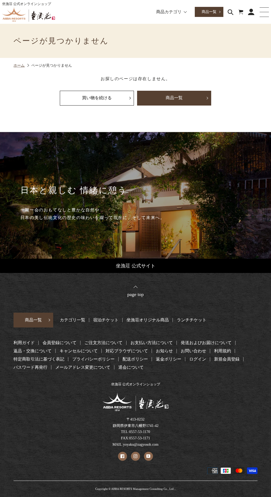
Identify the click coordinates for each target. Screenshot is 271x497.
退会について (131, 367)
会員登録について (59, 343)
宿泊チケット (106, 320)
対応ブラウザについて (127, 351)
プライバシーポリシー (93, 359)
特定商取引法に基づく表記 (38, 359)
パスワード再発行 (30, 367)
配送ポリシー (135, 359)
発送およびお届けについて (206, 343)
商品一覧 (209, 12)
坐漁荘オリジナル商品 (148, 320)
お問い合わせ (193, 351)
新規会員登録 (227, 359)
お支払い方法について (151, 343)
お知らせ (164, 351)
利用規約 (222, 351)
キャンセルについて (79, 351)
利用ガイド (24, 343)
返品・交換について (32, 351)
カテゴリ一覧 (72, 320)
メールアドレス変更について (82, 367)
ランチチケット (191, 320)
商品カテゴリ (169, 12)
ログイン (197, 359)
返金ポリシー (168, 359)
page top (135, 294)
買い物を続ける (97, 97)
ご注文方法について (103, 343)
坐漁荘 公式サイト (135, 265)
